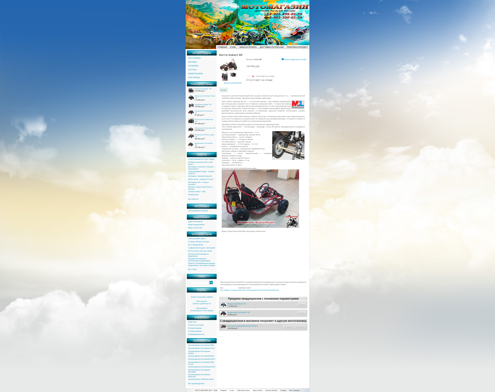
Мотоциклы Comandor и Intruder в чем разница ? (201, 168)
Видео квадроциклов (196, 224)
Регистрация (208, 310)
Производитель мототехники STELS (201, 348)
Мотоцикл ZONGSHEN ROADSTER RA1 (243, 326)
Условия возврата (195, 331)
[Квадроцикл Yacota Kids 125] (223, 315)
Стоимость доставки (196, 325)
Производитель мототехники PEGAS (201, 359)
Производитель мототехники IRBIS (201, 345)
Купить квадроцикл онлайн (295, 59)
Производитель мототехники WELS (201, 356)
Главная (223, 390)
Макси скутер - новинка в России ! (200, 179)
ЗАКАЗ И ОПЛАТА (248, 47)
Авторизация (195, 310)
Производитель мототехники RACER (201, 367)
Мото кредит (294, 390)
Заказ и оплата (271, 390)
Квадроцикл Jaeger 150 (203, 89)
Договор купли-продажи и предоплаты (198, 255)
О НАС (233, 47)
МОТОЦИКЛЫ (194, 58)
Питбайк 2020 (193, 195)
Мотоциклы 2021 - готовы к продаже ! (198, 183)
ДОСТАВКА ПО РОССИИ (272, 47)
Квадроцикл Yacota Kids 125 (239, 312)
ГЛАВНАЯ (222, 47)
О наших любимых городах (198, 242)
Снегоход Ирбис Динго (197, 238)
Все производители (196, 383)
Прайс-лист (192, 322)
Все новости (193, 199)
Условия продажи (195, 328)
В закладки (300, 326)
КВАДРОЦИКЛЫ (195, 73)
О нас (232, 390)
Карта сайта (257, 390)
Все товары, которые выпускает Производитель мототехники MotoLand (249, 290)
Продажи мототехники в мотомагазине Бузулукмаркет (199, 260)
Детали (302, 304)
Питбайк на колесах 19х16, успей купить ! (200, 163)
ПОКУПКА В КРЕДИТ (297, 47)
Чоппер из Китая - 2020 (196, 191)
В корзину (288, 326)
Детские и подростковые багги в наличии (200, 188)
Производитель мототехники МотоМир (199, 371)
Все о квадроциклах (195, 245)
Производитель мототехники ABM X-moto (201, 363)
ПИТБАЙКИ (193, 66)
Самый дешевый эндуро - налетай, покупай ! (201, 172)
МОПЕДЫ (192, 62)
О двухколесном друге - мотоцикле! (201, 248)
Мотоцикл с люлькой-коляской (200, 176)
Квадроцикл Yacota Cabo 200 (205, 128)
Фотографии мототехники (198, 211)
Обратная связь (243, 390)
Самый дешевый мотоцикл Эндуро (201, 159)
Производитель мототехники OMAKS (199, 352)
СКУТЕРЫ (192, 69)
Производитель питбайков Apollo (201, 379)
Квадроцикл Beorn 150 (237, 304)
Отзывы (283, 390)
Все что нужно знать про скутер (200, 251)
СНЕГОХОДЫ (194, 77)
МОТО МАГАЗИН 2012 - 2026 (206, 390)
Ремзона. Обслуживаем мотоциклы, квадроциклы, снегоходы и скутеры (201, 264)
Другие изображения (233, 83)
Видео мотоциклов (195, 221)
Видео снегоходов (195, 228)
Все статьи (192, 269)
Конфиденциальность (196, 334)
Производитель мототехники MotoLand (199, 375)
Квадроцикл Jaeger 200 (203, 104)
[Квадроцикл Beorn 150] (223, 306)
